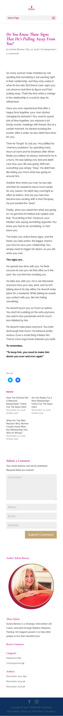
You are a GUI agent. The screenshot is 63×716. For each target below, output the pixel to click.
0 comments (12, 53)
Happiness (11, 658)
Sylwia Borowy (16, 49)
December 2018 (14, 686)
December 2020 (14, 676)
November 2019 (14, 681)
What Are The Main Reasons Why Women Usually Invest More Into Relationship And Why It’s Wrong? (17, 426)
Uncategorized (47, 49)
